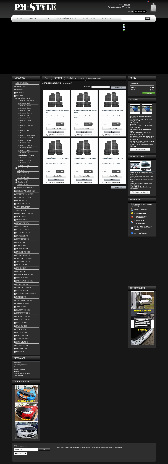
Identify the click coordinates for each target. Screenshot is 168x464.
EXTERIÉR (20, 93)
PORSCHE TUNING (23, 316)
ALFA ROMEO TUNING (24, 213)
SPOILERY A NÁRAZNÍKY (25, 191)
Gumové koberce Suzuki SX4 (112, 158)
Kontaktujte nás (96, 447)
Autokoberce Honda (24, 120)
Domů (47, 78)
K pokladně (148, 93)
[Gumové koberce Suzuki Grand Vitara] (83, 100)
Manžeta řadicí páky (23, 177)
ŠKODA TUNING (22, 342)
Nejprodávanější (138, 157)
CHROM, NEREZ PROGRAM (26, 188)
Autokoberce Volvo (24, 163)
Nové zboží (64, 447)
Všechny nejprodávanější (140, 192)
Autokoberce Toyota (24, 160)
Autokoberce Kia (23, 130)
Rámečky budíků (23, 182)
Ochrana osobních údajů (22, 373)
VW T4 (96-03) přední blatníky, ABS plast (142, 136)
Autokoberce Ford (24, 118)
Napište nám (89, 19)
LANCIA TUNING (22, 278)
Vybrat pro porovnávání (56, 135)
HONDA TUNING (22, 249)
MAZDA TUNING (22, 291)
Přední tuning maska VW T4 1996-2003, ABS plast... (141, 133)
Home (19, 19)
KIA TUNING (20, 271)
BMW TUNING (21, 220)
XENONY (19, 89)
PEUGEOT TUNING (23, 310)
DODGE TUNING (22, 236)
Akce (46, 19)
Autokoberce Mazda (24, 133)
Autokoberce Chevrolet (25, 125)
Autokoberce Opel (24, 143)
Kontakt (106, 19)
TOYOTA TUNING (22, 345)
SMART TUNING (22, 332)
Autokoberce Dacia (24, 110)
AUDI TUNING (21, 217)
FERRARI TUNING (22, 239)
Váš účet (127, 7)
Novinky (33, 19)
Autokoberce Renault (25, 148)
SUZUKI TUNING (22, 339)
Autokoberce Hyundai (25, 123)
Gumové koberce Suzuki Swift (113, 111)
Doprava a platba (19, 369)
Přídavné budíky (23, 180)
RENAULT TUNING (23, 319)
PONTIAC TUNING (23, 313)
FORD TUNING (21, 246)
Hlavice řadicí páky (23, 172)
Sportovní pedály (22, 184)
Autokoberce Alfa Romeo (26, 100)
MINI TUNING (21, 297)
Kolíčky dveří (21, 175)
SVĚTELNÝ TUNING (23, 204)
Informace (19, 358)
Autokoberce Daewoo (25, 113)
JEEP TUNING (21, 268)
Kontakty (16, 371)
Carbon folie (21, 170)
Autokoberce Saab (24, 150)
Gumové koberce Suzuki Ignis (85, 158)
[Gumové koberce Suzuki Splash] (55, 147)
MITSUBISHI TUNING (24, 300)
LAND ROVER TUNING (24, 281)
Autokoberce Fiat (23, 115)
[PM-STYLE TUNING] (36, 11)
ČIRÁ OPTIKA (21, 86)
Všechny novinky (140, 149)
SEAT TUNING (21, 329)
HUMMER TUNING (23, 252)
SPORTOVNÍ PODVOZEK (25, 194)
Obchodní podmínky (66, 19)
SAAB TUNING (21, 326)
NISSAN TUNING (22, 303)
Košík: (113, 7)
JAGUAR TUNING (22, 265)
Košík (133, 78)
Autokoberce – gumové (25, 98)
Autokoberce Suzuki (26, 155)
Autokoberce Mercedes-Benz (27, 135)
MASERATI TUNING (23, 287)
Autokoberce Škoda (24, 158)
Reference (17, 367)
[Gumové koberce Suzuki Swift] (111, 100)
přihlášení (127, 4)
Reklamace (17, 362)
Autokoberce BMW (24, 105)
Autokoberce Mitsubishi (25, 138)
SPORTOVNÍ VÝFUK (23, 197)
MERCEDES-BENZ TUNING (26, 294)
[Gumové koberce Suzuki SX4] (111, 147)
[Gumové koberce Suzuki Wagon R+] (55, 100)
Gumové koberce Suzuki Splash (57, 158)
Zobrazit (56, 132)
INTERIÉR (19, 96)
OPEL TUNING (21, 307)
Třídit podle (86, 86)
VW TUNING (20, 352)
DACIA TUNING (22, 226)
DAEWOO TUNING (23, 229)
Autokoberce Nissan (24, 140)
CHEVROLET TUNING (24, 258)
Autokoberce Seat (23, 153)
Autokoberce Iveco (24, 128)
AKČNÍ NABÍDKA (21, 83)
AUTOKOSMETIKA (23, 207)
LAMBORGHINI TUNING (25, 274)
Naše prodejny (18, 375)
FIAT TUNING (21, 242)
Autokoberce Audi (24, 103)
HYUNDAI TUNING (23, 255)
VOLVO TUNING (22, 348)
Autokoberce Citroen (24, 108)
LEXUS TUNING (22, 284)
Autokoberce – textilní (25, 168)
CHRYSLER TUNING (23, 262)
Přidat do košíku (56, 128)
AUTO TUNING (21, 210)
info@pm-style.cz (141, 213)
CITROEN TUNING (23, 223)
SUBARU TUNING (22, 336)
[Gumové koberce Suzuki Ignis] (83, 147)
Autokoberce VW (23, 165)
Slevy (58, 447)
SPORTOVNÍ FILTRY (23, 200)
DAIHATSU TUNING (23, 233)
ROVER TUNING (22, 323)
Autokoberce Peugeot (25, 145)
